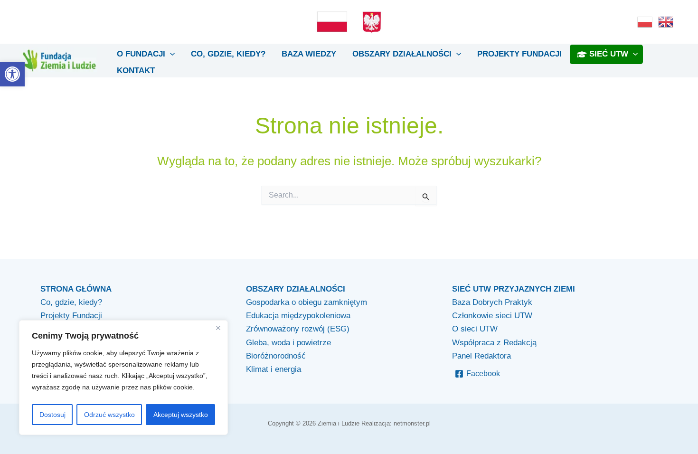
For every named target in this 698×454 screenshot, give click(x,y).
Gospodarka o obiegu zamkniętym (306, 302)
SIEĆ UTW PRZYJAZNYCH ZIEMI (513, 288)
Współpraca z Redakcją (494, 342)
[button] (12, 74)
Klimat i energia (273, 369)
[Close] (218, 328)
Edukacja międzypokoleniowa (298, 315)
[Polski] (645, 21)
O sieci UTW (475, 328)
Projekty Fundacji (71, 315)
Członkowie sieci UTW (492, 315)
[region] (123, 377)
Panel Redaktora (481, 355)
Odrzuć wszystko (109, 414)
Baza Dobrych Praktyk (492, 302)
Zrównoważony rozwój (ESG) (297, 328)
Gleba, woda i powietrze (288, 342)
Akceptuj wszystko (180, 414)
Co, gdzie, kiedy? (71, 302)
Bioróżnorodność (276, 355)
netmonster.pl (412, 423)
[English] (666, 21)
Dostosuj (52, 414)
